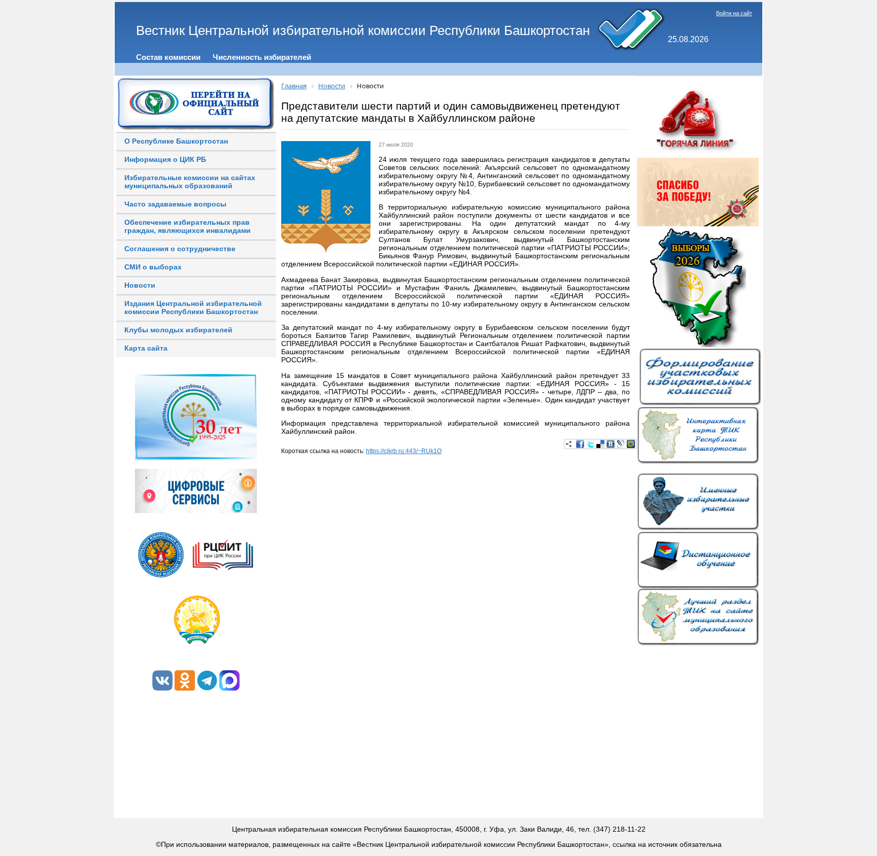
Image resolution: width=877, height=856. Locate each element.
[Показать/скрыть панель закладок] (569, 444)
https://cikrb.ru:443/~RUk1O (404, 451)
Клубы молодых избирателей (178, 330)
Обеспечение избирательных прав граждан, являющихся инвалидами (187, 226)
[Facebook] (580, 444)
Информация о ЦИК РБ (165, 159)
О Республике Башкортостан (176, 141)
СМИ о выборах (153, 267)
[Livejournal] (621, 444)
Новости (139, 285)
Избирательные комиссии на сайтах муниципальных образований (189, 182)
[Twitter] (590, 444)
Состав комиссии (168, 57)
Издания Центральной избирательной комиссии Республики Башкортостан (193, 307)
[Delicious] (600, 444)
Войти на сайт (734, 13)
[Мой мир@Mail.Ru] (631, 444)
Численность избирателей (262, 57)
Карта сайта (145, 348)
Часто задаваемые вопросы (175, 204)
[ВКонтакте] (610, 444)
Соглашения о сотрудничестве (179, 249)
